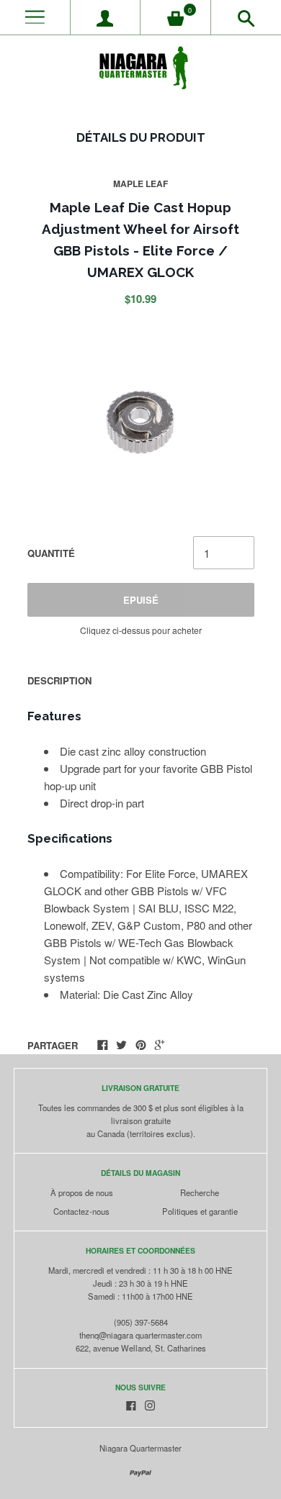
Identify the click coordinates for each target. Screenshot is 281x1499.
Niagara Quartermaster (140, 1448)
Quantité (51, 553)
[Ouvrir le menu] (35, 17)
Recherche (199, 1192)
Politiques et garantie (200, 1211)
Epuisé (141, 600)
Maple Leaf (140, 183)
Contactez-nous (81, 1211)
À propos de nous (81, 1192)
